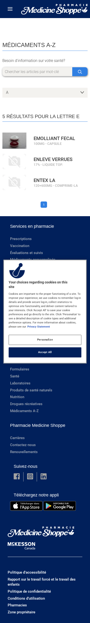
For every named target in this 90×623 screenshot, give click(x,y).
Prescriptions (21, 239)
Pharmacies (17, 605)
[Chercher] (80, 71)
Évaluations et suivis (26, 253)
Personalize (45, 339)
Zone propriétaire (21, 612)
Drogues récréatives (26, 404)
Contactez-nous (23, 445)
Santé (14, 376)
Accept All (45, 352)
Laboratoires (20, 383)
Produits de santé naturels (31, 390)
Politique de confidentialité (29, 591)
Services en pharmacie (32, 226)
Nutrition (17, 397)
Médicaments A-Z (24, 411)
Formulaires (19, 369)
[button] (16, 477)
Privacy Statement (38, 326)
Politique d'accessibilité (27, 572)
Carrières (17, 438)
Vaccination (19, 246)
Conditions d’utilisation (26, 598)
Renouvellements (24, 452)
